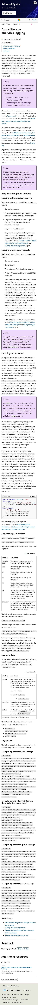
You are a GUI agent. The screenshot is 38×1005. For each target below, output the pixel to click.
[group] (19, 508)
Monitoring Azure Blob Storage (18, 97)
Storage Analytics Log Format (15, 246)
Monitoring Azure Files (15, 100)
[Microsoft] (19, 20)
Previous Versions (17, 994)
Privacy (12, 997)
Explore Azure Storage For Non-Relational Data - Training (16, 968)
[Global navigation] (2, 20)
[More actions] (35, 24)
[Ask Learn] (31, 24)
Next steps (6, 51)
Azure (9, 24)
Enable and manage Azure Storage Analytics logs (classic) (18, 121)
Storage (15, 24)
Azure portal (11, 116)
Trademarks (5, 1002)
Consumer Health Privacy (9, 1000)
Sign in (34, 20)
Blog (26, 994)
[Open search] (29, 20)
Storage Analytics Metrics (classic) (16, 935)
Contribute (4, 997)
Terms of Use (25, 1000)
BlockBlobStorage (9, 182)
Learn (3, 24)
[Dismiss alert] (35, 2)
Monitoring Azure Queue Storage (19, 103)
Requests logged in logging (11, 46)
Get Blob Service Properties (21, 133)
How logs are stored (9, 48)
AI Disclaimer (5, 994)
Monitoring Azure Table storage (18, 105)
